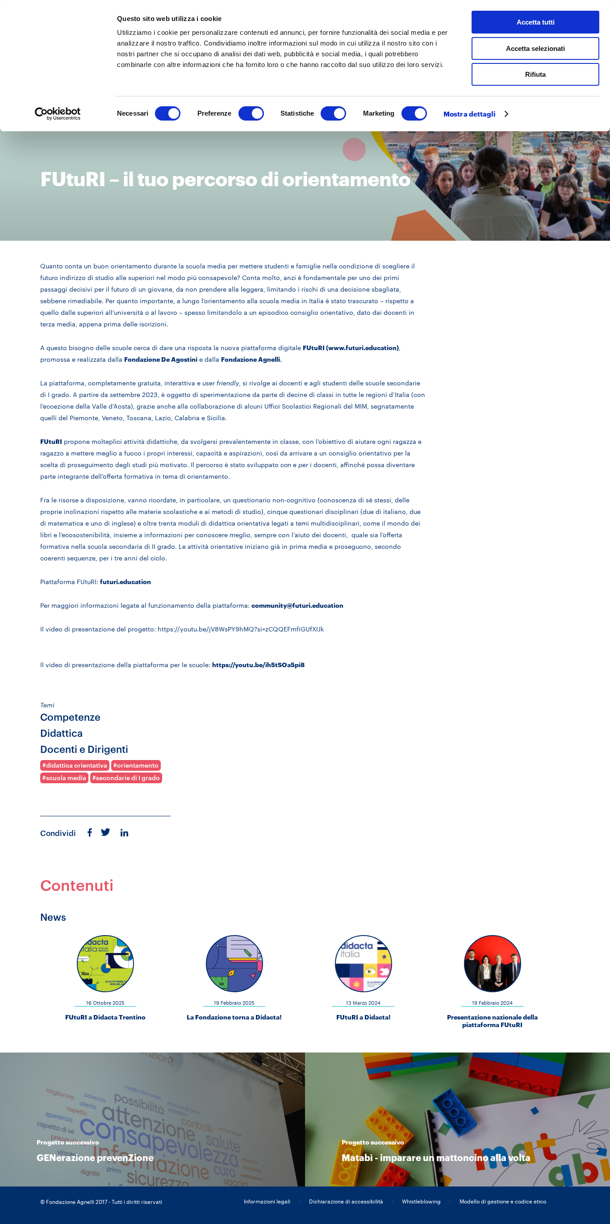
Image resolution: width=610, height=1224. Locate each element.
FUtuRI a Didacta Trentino (105, 1017)
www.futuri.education (362, 347)
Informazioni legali (267, 1201)
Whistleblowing (421, 1201)
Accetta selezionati (535, 48)
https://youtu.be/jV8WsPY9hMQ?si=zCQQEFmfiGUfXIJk (241, 629)
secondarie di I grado (128, 778)
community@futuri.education (297, 605)
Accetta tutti (536, 22)
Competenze (70, 717)
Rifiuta (535, 74)
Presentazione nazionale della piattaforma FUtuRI (492, 1020)
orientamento (138, 765)
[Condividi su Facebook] (90, 832)
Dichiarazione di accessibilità (346, 1201)
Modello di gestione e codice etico (503, 1201)
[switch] (251, 113)
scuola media (66, 778)
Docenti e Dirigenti (84, 749)
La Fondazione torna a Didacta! (234, 1017)
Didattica (61, 733)
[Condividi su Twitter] (105, 831)
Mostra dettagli (469, 114)
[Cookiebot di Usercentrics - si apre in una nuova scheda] (58, 114)
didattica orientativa (76, 765)
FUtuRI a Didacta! (363, 1017)
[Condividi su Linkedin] (125, 832)
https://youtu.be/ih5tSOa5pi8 (258, 664)
